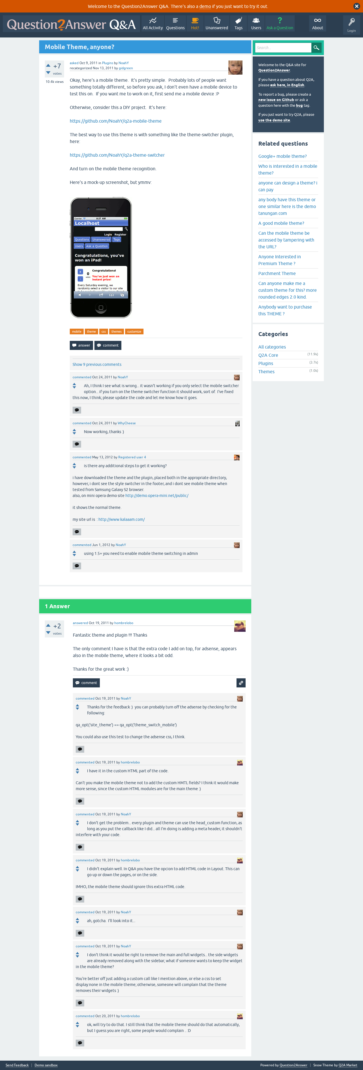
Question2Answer (274, 70)
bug (299, 105)
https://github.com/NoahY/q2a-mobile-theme (116, 120)
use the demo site (274, 120)
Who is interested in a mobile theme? (287, 169)
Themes (266, 371)
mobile (76, 331)
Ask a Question (280, 28)
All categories (272, 346)
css (104, 331)
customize (134, 331)
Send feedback (17, 1065)
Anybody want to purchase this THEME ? (285, 310)
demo (205, 6)
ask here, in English (287, 85)
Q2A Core (268, 355)
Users (256, 28)
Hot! (195, 28)
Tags (238, 28)
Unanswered (217, 28)
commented (82, 377)
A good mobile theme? (281, 223)
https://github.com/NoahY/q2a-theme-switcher (117, 155)
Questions (175, 28)
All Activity (153, 28)
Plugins (107, 63)
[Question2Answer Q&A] (71, 23)
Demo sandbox (46, 1065)
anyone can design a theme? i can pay (287, 186)
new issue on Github (276, 100)
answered (80, 623)
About (317, 28)
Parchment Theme (277, 273)
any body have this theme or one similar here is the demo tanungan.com (287, 206)
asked (74, 63)
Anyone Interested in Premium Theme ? (279, 260)
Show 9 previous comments (97, 364)
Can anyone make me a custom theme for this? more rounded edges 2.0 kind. (287, 290)
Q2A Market (348, 1065)
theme (91, 331)
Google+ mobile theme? (282, 156)
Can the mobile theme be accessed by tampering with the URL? (286, 239)
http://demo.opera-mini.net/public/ (156, 495)
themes (116, 331)
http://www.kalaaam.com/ (121, 519)
